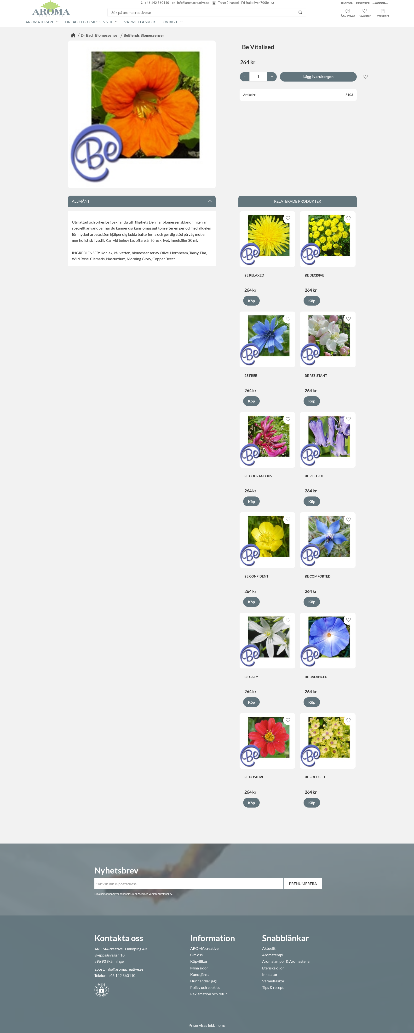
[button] (365, 11)
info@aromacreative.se (124, 969)
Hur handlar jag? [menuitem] (203, 981)
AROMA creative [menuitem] (204, 948)
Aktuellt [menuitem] (269, 948)
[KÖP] (318, 77)
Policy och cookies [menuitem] (205, 987)
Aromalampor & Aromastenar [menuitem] (286, 961)
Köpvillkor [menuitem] (198, 961)
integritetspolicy (162, 893)
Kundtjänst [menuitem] (199, 974)
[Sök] (300, 12)
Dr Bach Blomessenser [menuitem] (88, 21)
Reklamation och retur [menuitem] (208, 994)
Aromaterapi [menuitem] (39, 21)
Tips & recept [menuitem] (273, 987)
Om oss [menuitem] (196, 955)
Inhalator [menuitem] (269, 974)
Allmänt (81, 201)
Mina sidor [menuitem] (199, 968)
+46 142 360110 (121, 975)
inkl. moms (216, 1025)
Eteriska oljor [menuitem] (273, 968)
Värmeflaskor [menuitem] (139, 21)
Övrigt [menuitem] (170, 21)
